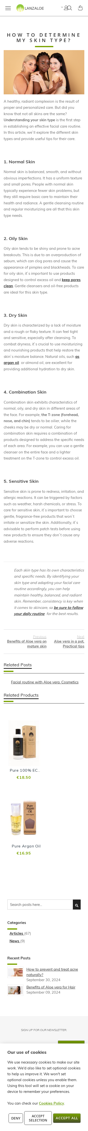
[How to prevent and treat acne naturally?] (15, 972)
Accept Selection (38, 1118)
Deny (15, 1118)
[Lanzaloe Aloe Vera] (24, 12)
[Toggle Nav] (8, 8)
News (15, 941)
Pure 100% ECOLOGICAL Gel (38, 770)
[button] (61, 7)
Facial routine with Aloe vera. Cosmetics (44, 682)
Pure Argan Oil (26, 846)
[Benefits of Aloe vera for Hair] (15, 990)
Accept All (67, 1118)
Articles (17, 933)
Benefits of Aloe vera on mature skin (26, 641)
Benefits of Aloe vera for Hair (50, 987)
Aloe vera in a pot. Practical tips (69, 641)
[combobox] (44, 905)
